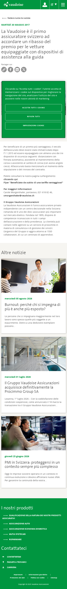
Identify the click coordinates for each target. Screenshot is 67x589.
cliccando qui (11, 179)
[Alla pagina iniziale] (13, 4)
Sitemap (54, 578)
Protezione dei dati (17, 578)
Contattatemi (14, 556)
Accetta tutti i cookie (33, 107)
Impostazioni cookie (33, 125)
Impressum (18, 574)
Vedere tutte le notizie (18, 18)
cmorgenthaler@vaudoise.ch (19, 195)
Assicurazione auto (19, 523)
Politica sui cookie (38, 578)
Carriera (11, 567)
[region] (33, 109)
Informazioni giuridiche (38, 574)
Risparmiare (15, 539)
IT (52, 4)
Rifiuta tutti (33, 116)
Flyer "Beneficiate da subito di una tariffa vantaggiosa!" (33, 182)
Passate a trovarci (16, 562)
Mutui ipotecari (17, 534)
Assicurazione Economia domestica (28, 529)
